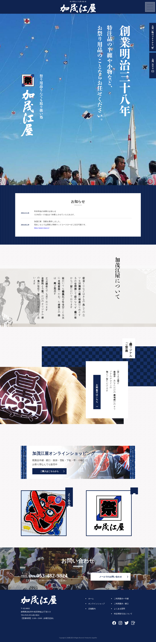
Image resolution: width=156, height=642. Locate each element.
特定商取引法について (123, 614)
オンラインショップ (96, 604)
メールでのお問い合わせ (110, 577)
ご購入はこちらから (49, 471)
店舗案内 (92, 609)
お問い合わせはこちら (97, 392)
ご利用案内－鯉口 (121, 604)
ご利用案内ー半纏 (121, 599)
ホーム (91, 599)
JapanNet (94, 638)
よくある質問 (119, 609)
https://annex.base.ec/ (41, 228)
